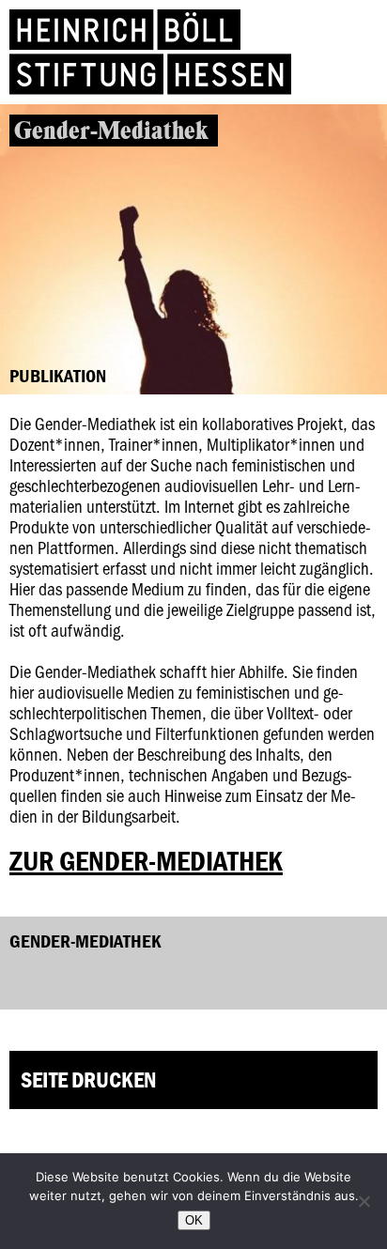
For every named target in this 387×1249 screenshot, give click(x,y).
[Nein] (363, 1201)
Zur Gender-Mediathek (146, 860)
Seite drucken (88, 1079)
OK (194, 1220)
